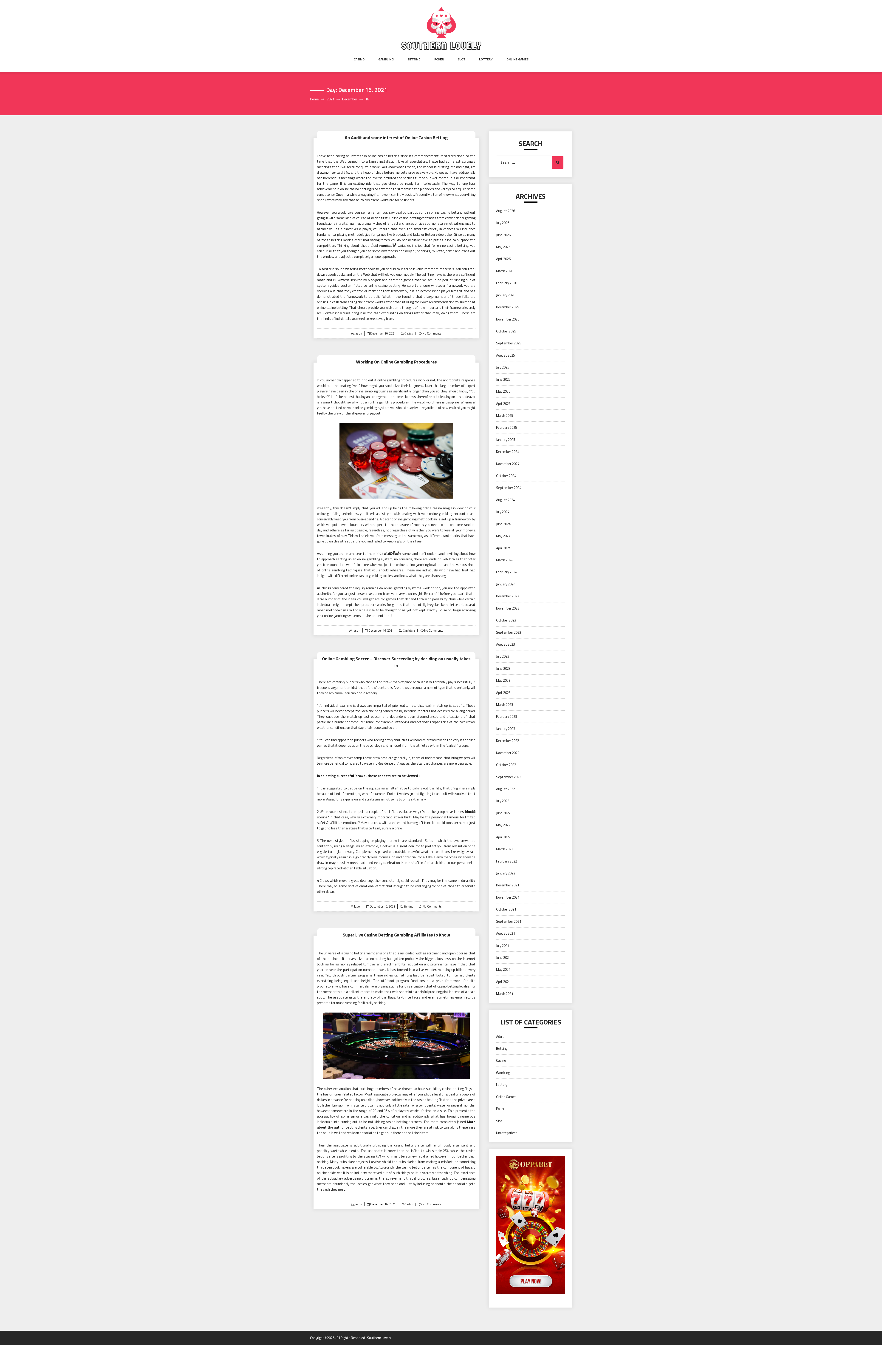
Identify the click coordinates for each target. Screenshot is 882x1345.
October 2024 (506, 475)
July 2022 (502, 800)
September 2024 (508, 487)
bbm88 (470, 811)
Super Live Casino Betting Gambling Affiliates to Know (396, 934)
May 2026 (503, 247)
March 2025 (504, 415)
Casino (359, 59)
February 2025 (506, 427)
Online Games (517, 59)
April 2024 (503, 548)
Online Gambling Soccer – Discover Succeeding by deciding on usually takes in (396, 662)
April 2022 (503, 837)
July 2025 (502, 367)
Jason (358, 333)
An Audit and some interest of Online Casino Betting (396, 137)
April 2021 (503, 981)
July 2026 (502, 222)
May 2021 (503, 969)
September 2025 (508, 343)
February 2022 (506, 861)
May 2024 (503, 536)
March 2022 (504, 849)
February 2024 (506, 572)
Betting (414, 59)
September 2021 (508, 921)
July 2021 (502, 945)
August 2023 (505, 644)
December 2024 (507, 451)
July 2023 (502, 656)
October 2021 (506, 909)
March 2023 (504, 704)
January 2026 (505, 295)
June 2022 (503, 813)
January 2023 (505, 728)
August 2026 (505, 210)
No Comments (431, 333)
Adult (500, 1036)
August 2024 (505, 499)
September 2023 (508, 632)
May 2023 (503, 680)
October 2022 (506, 764)
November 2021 (507, 897)
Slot (461, 59)
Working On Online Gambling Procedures (396, 361)
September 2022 (508, 777)
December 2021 (507, 885)
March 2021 (504, 993)
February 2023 (506, 716)
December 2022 (507, 740)
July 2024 (502, 511)
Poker (439, 59)
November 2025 (507, 319)
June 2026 (503, 235)
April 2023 (503, 692)
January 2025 (505, 439)
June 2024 (503, 524)
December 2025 (507, 307)
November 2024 (507, 463)
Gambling (386, 59)
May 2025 (503, 391)
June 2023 (503, 668)
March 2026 (504, 271)
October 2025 (506, 331)
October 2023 (506, 620)
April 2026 (503, 258)
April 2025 (503, 403)
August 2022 (505, 789)
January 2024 (505, 584)
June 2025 (503, 379)
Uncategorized (506, 1132)
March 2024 (504, 560)
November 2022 (507, 752)
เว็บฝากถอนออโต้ (383, 245)
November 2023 (507, 608)
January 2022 (505, 873)
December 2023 (507, 596)
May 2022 (503, 825)
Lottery (486, 59)
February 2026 (506, 283)
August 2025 (505, 355)
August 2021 (505, 933)
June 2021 (503, 957)
